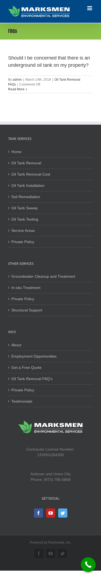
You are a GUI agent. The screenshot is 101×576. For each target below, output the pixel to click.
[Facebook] (38, 513)
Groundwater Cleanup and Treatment (43, 276)
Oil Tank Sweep (24, 208)
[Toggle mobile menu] (90, 8)
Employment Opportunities (34, 356)
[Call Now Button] (88, 564)
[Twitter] (62, 513)
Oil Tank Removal (26, 163)
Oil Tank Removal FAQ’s (32, 379)
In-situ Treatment (25, 287)
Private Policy (22, 242)
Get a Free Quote (26, 367)
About (16, 345)
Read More (16, 89)
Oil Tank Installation (27, 185)
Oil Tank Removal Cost (30, 174)
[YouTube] (50, 513)
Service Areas (23, 230)
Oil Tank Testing (24, 219)
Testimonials (21, 401)
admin (17, 79)
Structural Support (26, 310)
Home (16, 152)
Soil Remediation (25, 197)
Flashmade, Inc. (59, 542)
